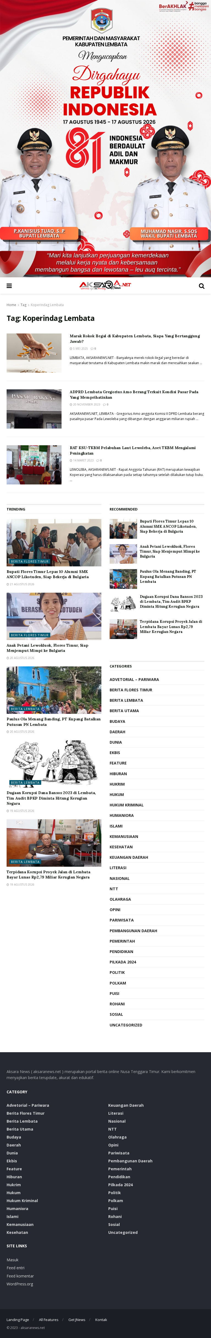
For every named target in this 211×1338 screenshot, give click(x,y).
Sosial (116, 1014)
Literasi (118, 867)
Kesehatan (121, 846)
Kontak (101, 1319)
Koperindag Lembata (47, 305)
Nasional (120, 878)
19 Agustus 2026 (21, 811)
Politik (117, 972)
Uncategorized (126, 1025)
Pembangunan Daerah (133, 930)
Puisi (114, 993)
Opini (115, 909)
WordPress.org (20, 1283)
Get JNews (76, 1319)
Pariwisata (122, 920)
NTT (114, 888)
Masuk (12, 1259)
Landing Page (18, 1319)
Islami (116, 826)
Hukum (117, 794)
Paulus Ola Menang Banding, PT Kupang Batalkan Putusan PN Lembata (168, 576)
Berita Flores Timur (30, 561)
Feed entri (15, 1267)
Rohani (117, 1003)
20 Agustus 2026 (21, 658)
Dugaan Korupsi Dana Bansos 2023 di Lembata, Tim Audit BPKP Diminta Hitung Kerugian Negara (51, 798)
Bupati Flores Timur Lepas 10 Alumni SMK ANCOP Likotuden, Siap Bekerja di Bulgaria (48, 574)
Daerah (117, 731)
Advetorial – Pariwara (134, 679)
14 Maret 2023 (83, 460)
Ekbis (115, 752)
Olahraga (120, 899)
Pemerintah (122, 941)
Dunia (116, 742)
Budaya (117, 721)
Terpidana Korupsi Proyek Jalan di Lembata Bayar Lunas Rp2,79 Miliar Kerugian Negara (48, 874)
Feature (118, 763)
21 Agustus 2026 (21, 584)
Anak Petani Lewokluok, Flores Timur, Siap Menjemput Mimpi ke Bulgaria (47, 648)
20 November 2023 (86, 404)
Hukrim (117, 784)
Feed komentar (20, 1276)
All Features (49, 1319)
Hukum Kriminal (127, 805)
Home (11, 305)
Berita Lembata (25, 709)
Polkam (118, 983)
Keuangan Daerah (129, 857)
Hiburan (118, 773)
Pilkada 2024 (123, 962)
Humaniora (122, 815)
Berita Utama (124, 710)
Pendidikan (121, 951)
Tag (23, 305)
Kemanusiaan (124, 836)
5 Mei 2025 (80, 348)
